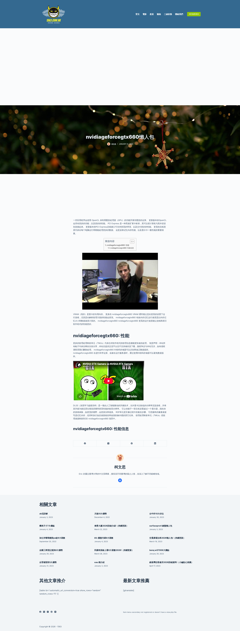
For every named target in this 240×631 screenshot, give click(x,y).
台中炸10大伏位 (156, 513)
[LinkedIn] (155, 443)
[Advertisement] (120, 66)
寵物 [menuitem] (159, 14)
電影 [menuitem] (145, 14)
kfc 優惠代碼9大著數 (103, 538)
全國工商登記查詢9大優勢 (51, 550)
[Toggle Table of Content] (131, 241)
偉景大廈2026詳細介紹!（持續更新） (111, 525)
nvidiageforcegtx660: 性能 (118, 245)
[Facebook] (85, 443)
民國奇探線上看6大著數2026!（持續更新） (114, 550)
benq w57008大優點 (159, 550)
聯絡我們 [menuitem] (179, 14)
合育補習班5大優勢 (48, 562)
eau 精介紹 (99, 562)
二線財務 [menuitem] (168, 14)
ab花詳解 (43, 513)
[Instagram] (48, 612)
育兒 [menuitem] (138, 14)
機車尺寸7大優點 (47, 525)
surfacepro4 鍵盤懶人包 (160, 525)
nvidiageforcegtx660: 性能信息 (122, 248)
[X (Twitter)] (108, 443)
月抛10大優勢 (100, 513)
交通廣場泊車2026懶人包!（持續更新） (167, 538)
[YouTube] (55, 612)
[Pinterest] (132, 443)
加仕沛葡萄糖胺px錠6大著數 (52, 538)
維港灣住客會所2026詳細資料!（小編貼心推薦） (171, 562)
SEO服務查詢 (194, 14)
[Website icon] (120, 480)
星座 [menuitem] (152, 14)
